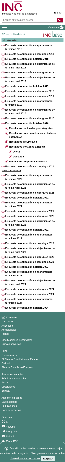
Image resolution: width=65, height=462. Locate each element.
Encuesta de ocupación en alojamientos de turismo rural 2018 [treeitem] (30, 66)
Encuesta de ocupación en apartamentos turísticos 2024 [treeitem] (28, 301)
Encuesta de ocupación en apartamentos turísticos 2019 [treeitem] (28, 103)
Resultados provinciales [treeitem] (23, 142)
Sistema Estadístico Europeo (17, 367)
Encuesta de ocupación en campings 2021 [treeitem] (29, 211)
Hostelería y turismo (22, 34)
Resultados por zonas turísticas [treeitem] (27, 146)
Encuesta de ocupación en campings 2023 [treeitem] (29, 262)
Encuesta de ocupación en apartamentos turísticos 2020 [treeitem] (28, 177)
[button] (55, 27)
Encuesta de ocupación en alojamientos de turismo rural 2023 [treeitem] (30, 250)
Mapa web (7, 321)
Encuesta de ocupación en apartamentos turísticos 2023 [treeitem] (28, 274)
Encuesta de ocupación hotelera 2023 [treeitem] (27, 267)
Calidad (6, 363)
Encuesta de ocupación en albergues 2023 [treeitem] (29, 257)
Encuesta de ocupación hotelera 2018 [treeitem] (27, 59)
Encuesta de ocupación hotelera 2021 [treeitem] (27, 197)
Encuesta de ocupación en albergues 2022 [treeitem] (29, 216)
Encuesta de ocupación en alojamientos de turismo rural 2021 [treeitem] (30, 186)
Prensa (5, 334)
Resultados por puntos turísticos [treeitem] (28, 161)
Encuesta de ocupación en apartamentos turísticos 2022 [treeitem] (28, 236)
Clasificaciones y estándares (17, 340)
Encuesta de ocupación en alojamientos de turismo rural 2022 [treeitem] (30, 223)
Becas (5, 382)
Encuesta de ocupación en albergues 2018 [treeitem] (29, 72)
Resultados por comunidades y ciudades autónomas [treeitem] (32, 135)
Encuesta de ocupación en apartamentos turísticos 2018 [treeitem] (28, 47)
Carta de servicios (11, 410)
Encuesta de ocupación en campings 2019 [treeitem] (29, 96)
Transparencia (9, 355)
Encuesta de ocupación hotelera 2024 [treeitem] (27, 308)
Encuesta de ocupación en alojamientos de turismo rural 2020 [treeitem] (30, 111)
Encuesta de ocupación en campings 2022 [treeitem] (29, 243)
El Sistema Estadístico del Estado (20, 359)
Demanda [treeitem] (18, 156)
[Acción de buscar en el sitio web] (60, 20)
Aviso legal (7, 325)
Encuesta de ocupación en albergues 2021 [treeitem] (29, 192)
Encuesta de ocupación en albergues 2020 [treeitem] (29, 118)
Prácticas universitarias (14, 378)
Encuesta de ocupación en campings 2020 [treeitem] (29, 166)
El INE (5, 351)
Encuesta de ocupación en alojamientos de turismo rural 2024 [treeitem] (30, 282)
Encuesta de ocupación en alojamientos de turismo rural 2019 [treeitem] (30, 79)
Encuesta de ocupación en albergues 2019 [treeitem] (29, 91)
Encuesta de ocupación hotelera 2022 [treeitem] (27, 229)
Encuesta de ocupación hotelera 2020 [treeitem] (27, 123)
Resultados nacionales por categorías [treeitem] (31, 128)
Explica (6, 390)
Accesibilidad (9, 330)
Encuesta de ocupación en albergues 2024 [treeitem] (29, 289)
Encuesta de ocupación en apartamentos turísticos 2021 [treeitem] (28, 204)
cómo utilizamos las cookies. (25, 458)
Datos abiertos (9, 402)
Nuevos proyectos (11, 344)
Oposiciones (8, 386)
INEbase (5, 34)
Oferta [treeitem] (16, 151)
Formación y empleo (12, 374)
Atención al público (12, 398)
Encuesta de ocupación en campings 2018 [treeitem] (29, 54)
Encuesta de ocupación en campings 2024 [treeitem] (29, 294)
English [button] (58, 12)
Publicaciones (9, 406)
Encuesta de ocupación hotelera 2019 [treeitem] (27, 86)
